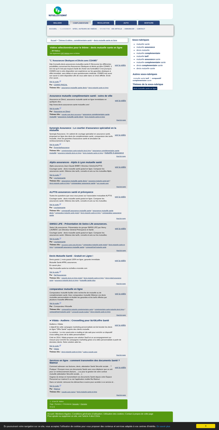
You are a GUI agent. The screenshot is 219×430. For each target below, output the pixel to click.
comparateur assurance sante (83, 183)
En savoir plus (163, 426)
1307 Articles (65, 53)
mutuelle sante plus (87, 280)
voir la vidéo (120, 65)
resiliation (103, 23)
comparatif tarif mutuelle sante (96, 247)
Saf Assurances (60, 275)
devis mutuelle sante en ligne (98, 88)
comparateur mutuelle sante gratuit (67, 213)
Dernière (84, 404)
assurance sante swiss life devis (72, 245)
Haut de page (121, 120)
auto (126, 23)
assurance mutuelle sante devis (74, 88)
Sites (75, 29)
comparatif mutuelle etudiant (80, 312)
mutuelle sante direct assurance (71, 114)
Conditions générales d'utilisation (87, 414)
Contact (141, 29)
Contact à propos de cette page (139, 414)
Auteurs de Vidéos (88, 29)
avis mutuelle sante (103, 183)
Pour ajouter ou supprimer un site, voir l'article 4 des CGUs (73, 416)
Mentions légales (63, 414)
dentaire (149, 23)
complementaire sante (80, 24)
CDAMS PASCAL (60, 85)
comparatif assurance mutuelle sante (76, 211)
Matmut (57, 389)
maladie (57, 23)
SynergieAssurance (61, 147)
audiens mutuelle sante (90, 352)
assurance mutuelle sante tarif (98, 181)
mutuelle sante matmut (68, 392)
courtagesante (60, 178)
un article (117, 29)
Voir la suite (54, 82)
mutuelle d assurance (114, 153)
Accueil (53, 29)
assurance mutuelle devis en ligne (69, 153)
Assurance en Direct (62, 111)
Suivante (75, 404)
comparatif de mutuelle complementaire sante (77, 309)
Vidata (56, 349)
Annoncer (129, 29)
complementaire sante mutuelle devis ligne (76, 151)
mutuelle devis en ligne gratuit (71, 278)
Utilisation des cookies (114, 414)
